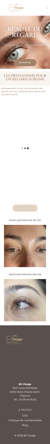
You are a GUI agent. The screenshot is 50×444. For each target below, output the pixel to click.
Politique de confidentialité (25, 420)
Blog (25, 425)
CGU (25, 415)
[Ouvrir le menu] (47, 7)
